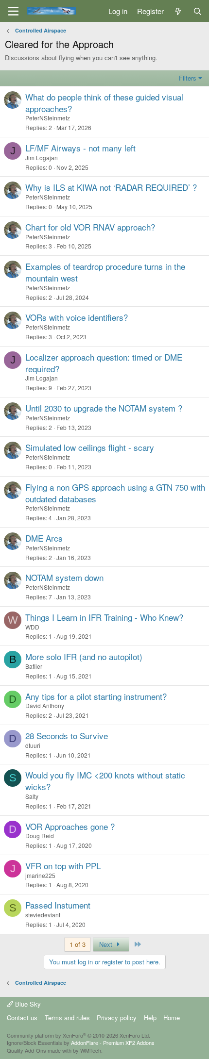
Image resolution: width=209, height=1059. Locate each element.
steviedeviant (42, 914)
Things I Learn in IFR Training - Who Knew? (104, 617)
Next (106, 944)
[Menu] (13, 11)
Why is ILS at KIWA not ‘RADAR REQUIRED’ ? (111, 187)
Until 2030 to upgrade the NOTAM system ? (103, 408)
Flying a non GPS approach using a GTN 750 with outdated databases (115, 493)
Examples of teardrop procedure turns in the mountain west (105, 272)
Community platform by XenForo (78, 1035)
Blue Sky (27, 1004)
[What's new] (178, 11)
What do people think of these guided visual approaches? (104, 103)
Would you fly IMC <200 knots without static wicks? (105, 781)
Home (171, 1017)
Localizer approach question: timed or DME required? (103, 363)
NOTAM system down (64, 577)
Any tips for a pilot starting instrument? (96, 696)
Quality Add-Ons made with (40, 1050)
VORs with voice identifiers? (76, 317)
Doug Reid (39, 835)
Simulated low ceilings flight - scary (89, 447)
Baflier (33, 666)
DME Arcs (44, 538)
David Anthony (44, 705)
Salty (31, 796)
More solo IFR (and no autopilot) (83, 656)
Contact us (22, 1017)
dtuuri (32, 745)
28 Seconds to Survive (66, 735)
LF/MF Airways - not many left (80, 148)
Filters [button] (187, 78)
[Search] (197, 11)
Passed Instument (57, 905)
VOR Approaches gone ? (70, 826)
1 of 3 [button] (78, 944)
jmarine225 (40, 875)
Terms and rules (67, 1017)
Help (150, 1017)
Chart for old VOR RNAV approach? (90, 227)
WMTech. (91, 1050)
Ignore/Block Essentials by (81, 1042)
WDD (32, 627)
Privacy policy (117, 1017)
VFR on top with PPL (63, 866)
